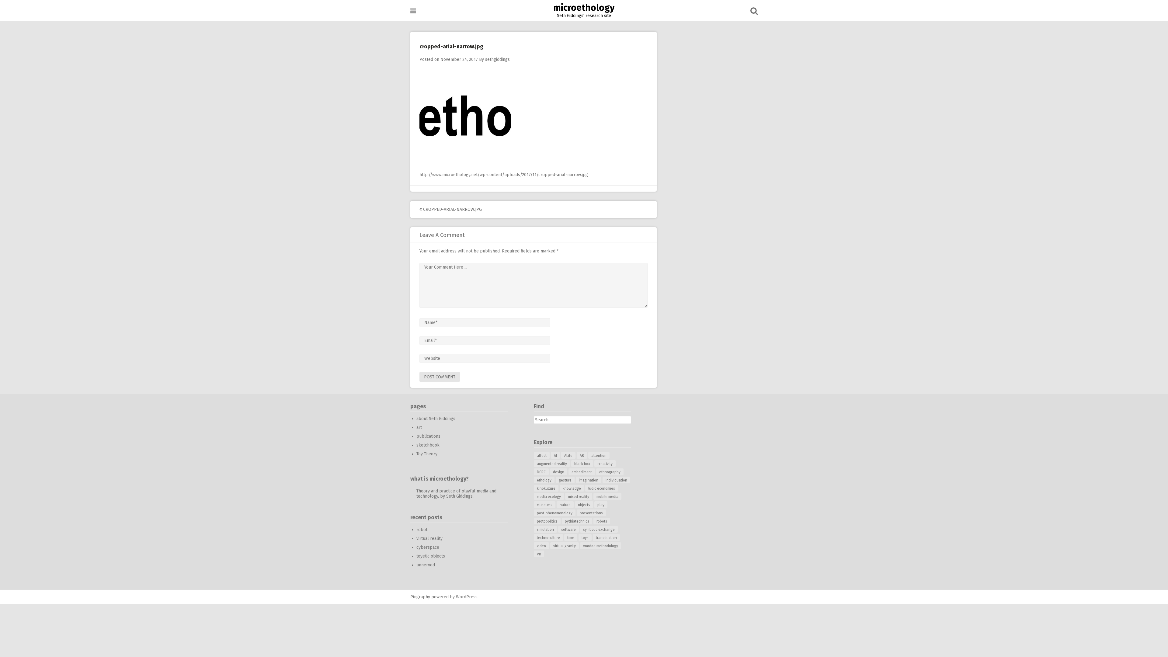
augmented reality (552, 464)
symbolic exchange (599, 529)
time (570, 538)
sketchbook (428, 445)
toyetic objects (430, 556)
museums (544, 505)
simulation (545, 529)
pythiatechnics (577, 521)
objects (584, 505)
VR (539, 554)
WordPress (467, 597)
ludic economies (601, 488)
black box (582, 464)
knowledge (572, 488)
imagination (588, 480)
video (541, 546)
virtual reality (429, 538)
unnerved (425, 565)
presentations (591, 513)
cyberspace (427, 547)
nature (565, 505)
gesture (565, 480)
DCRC (541, 472)
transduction (606, 538)
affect (542, 456)
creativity (605, 464)
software (568, 529)
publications (428, 436)
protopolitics (547, 521)
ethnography (609, 472)
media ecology (549, 497)
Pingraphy (420, 597)
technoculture (548, 538)
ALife (568, 456)
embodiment (582, 472)
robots (601, 521)
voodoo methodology (600, 546)
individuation (616, 480)
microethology (584, 7)
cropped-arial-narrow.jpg (452, 209)
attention (599, 456)
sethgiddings (497, 59)
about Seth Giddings (435, 418)
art (419, 427)
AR (582, 456)
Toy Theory (426, 454)
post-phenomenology (554, 513)
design (558, 472)
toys (585, 538)
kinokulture (546, 488)
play (600, 505)
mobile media (607, 497)
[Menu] (413, 11)
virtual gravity (564, 546)
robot (421, 529)
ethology (544, 480)
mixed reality (578, 497)
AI (555, 456)
